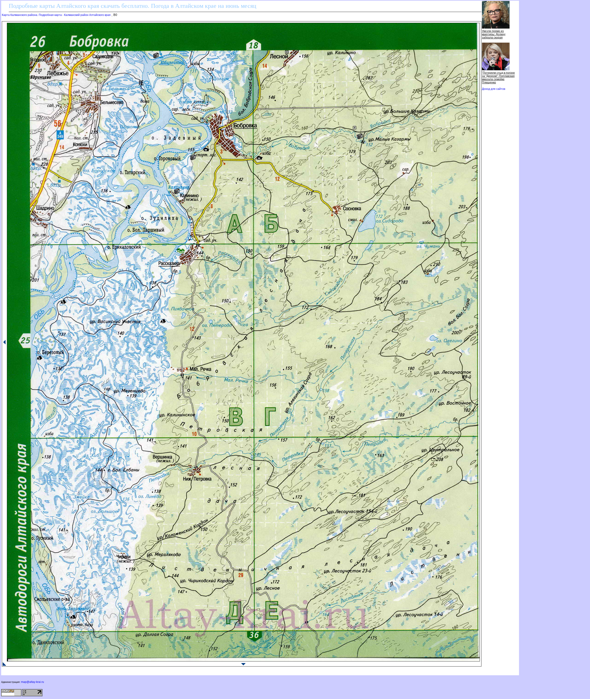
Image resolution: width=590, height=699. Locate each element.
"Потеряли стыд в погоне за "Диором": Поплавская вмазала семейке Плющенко (498, 77)
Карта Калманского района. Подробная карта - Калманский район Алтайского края (56, 15)
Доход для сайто (493, 89)
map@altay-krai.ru (32, 682)
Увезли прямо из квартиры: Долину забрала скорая (493, 34)
